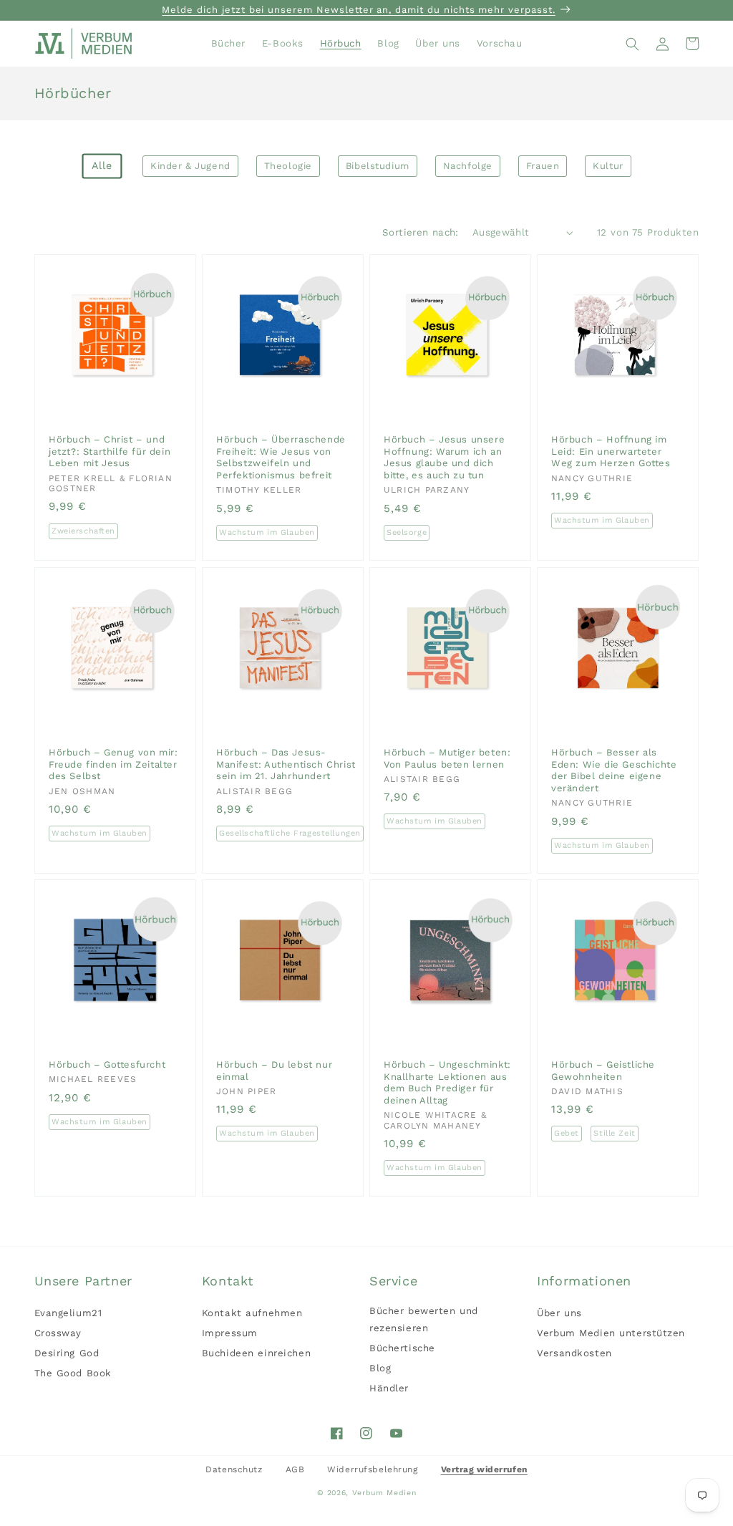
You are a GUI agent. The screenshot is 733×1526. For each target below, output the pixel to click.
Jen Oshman (82, 791)
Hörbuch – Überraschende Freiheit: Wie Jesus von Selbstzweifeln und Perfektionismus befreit (281, 457)
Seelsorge (407, 532)
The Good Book (73, 1373)
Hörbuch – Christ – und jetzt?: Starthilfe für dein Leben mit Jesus (109, 451)
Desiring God (66, 1353)
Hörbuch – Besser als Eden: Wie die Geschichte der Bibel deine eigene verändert (613, 770)
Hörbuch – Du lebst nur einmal (274, 1070)
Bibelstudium (377, 165)
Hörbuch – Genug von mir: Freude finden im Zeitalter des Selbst (113, 764)
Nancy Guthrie (592, 478)
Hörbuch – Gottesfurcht (107, 1064)
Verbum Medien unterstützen (611, 1333)
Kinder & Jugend (190, 165)
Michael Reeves (93, 1079)
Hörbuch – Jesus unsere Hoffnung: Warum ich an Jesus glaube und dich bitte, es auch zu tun (444, 457)
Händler (389, 1388)
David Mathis (587, 1091)
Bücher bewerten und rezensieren (423, 1319)
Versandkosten (574, 1353)
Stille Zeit (615, 1134)
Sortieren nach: (420, 232)
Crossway (58, 1333)
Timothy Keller (258, 491)
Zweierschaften (83, 531)
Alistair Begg (254, 791)
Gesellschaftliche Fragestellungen (290, 833)
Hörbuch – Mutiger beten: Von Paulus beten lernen (447, 758)
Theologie (288, 165)
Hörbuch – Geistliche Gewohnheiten (603, 1070)
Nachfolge (467, 165)
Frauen (542, 165)
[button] (633, 44)
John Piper (246, 1091)
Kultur (608, 165)
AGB (295, 1469)
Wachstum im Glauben (267, 532)
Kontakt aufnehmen (252, 1313)
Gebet (566, 1134)
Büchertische (402, 1348)
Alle (102, 166)
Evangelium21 (68, 1313)
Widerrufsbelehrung (372, 1469)
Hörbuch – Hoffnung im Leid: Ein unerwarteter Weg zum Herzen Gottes (611, 451)
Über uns (559, 1313)
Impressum (230, 1333)
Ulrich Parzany (427, 491)
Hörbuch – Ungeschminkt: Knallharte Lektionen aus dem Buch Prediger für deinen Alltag (447, 1082)
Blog (380, 1368)
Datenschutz (233, 1469)
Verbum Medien (384, 1492)
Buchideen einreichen (256, 1353)
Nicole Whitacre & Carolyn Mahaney (435, 1121)
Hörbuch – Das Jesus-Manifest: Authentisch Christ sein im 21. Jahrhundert (286, 764)
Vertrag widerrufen (484, 1469)
